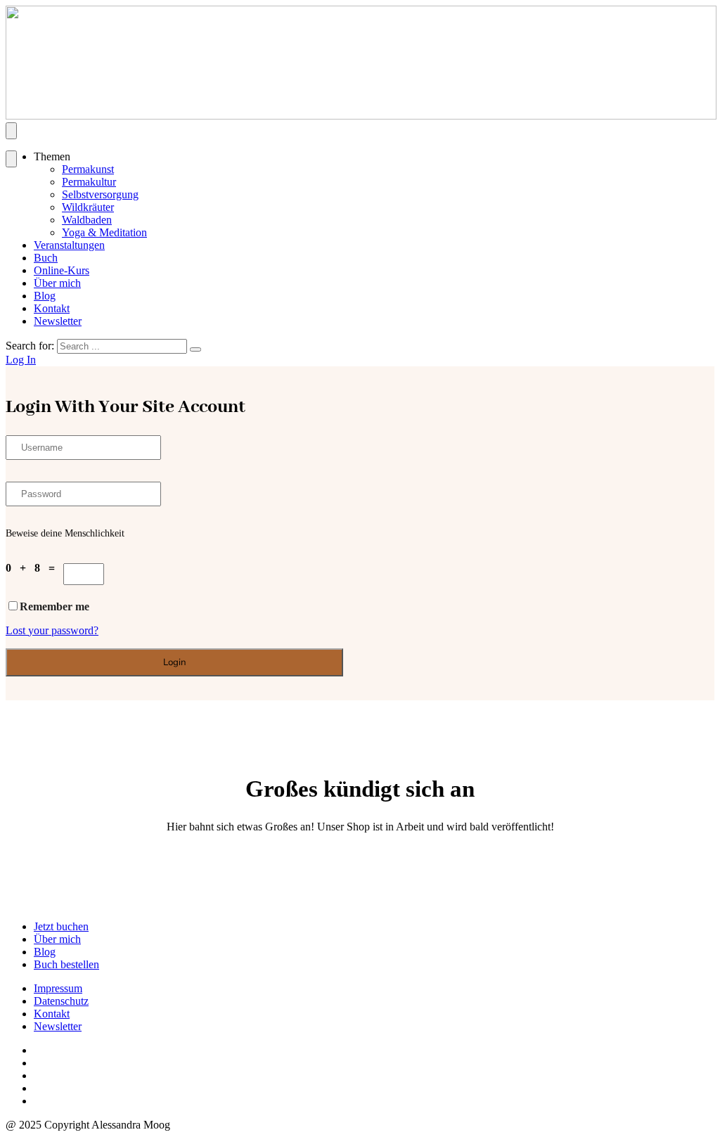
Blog (45, 296)
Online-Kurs (61, 270)
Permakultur (89, 182)
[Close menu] (11, 158)
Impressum (58, 988)
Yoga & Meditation (104, 232)
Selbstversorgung (100, 194)
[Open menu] (11, 130)
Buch (46, 258)
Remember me (54, 606)
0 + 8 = (34, 568)
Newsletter (58, 321)
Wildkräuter (88, 207)
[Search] (195, 349)
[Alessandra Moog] (361, 116)
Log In (21, 360)
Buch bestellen (66, 964)
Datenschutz (61, 1001)
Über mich (57, 283)
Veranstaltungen (69, 245)
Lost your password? (52, 630)
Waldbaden (87, 220)
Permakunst (88, 169)
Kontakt (52, 308)
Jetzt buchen (61, 926)
